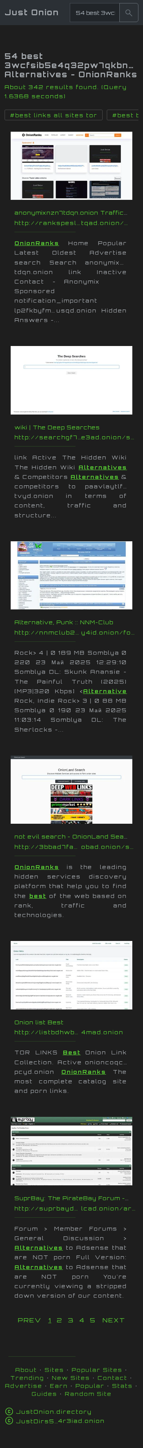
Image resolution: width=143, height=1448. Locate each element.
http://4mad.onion (75, 1032)
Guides (44, 1394)
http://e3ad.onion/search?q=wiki (75, 437)
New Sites (71, 1378)
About (26, 1370)
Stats (122, 1386)
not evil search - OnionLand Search (74, 836)
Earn (59, 1386)
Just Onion (32, 12)
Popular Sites (97, 1370)
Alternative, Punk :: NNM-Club (63, 622)
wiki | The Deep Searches (57, 427)
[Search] (128, 12)
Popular (90, 1386)
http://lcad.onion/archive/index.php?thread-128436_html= (75, 1208)
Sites (54, 1370)
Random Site (88, 1394)
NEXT (114, 1320)
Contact (112, 1378)
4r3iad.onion (60, 1421)
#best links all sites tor (53, 115)
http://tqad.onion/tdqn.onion (75, 223)
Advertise (23, 1386)
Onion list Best (39, 1022)
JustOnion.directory (54, 1411)
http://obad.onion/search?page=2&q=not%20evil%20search (75, 847)
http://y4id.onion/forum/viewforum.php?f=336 (75, 632)
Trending (27, 1378)
